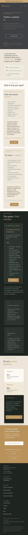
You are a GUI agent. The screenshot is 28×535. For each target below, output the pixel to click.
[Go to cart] (21, 6)
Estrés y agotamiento (8, 487)
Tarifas (4, 508)
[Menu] (25, 5)
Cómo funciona (6, 502)
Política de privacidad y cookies (16, 521)
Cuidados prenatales (8, 495)
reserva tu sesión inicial (14, 443)
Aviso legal (5, 521)
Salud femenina (7, 490)
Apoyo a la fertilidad (8, 493)
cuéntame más (14, 36)
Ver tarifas (12, 294)
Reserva (5, 513)
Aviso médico (6, 523)
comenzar (13, 280)
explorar (14, 142)
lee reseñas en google (14, 417)
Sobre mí (5, 505)
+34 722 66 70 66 (7, 478)
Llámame (14, 453)
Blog (4, 511)
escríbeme (14, 458)
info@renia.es (6, 480)
